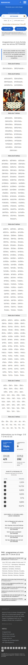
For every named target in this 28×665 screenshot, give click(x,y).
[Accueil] (5, 2)
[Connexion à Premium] (20, 2)
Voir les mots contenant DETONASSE (14, 532)
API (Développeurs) (8, 642)
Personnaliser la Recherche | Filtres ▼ (14, 24)
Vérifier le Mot (7, 28)
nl (16, 648)
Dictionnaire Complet (8, 636)
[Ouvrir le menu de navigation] (24, 2)
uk (25, 648)
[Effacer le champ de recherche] (24, 16)
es (8, 648)
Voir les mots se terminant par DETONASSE (14, 536)
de (5, 648)
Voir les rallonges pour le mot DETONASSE (14, 540)
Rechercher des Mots (20, 29)
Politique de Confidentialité (10, 640)
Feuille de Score (7, 638)
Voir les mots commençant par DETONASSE (14, 528)
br (2, 648)
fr (11, 648)
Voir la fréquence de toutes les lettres (14, 522)
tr (22, 648)
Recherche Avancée (8, 634)
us (2, 650)
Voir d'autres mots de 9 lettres (14, 525)
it (13, 648)
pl (19, 648)
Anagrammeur (6, 632)
